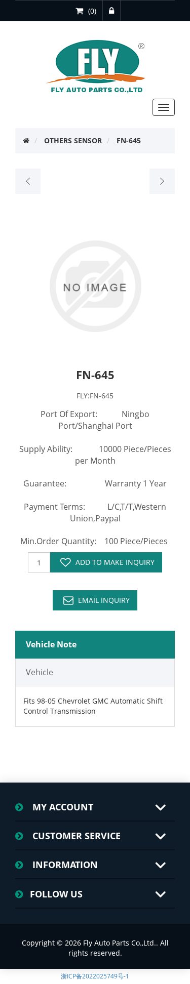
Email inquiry (104, 600)
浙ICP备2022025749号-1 (95, 976)
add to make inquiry (115, 562)
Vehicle (39, 672)
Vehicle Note (51, 644)
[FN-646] (162, 181)
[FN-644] (28, 181)
